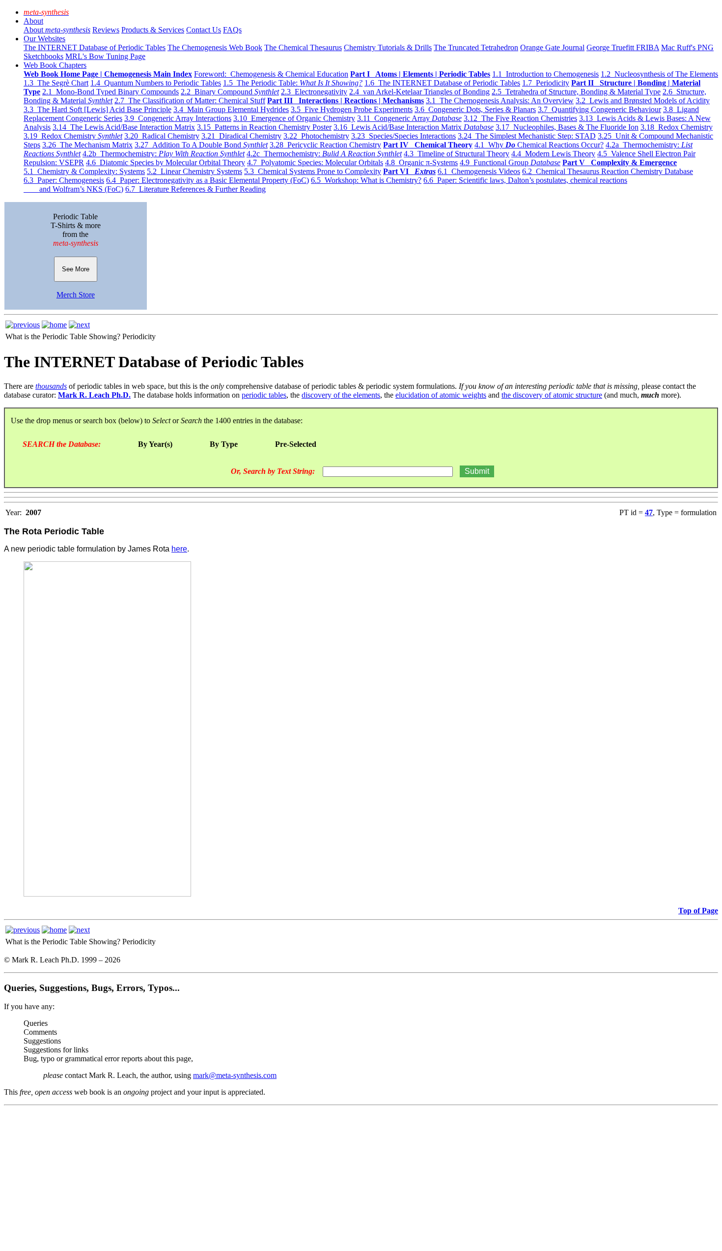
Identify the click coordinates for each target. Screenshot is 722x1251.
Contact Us (203, 30)
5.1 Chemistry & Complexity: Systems (84, 171)
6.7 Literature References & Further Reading (195, 189)
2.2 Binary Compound (230, 91)
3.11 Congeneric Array (409, 118)
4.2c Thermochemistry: (324, 153)
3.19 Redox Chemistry (73, 136)
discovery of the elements (341, 395)
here (179, 549)
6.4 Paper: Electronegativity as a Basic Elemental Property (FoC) (207, 180)
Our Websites (44, 38)
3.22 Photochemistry (316, 136)
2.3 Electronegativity (314, 91)
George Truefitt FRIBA (622, 47)
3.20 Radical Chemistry (161, 136)
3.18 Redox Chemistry (676, 127)
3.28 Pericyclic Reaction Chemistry (325, 145)
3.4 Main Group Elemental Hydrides (231, 109)
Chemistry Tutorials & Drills (388, 47)
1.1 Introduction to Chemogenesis (545, 74)
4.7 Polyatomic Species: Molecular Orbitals (315, 162)
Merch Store (75, 295)
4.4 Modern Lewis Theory (553, 153)
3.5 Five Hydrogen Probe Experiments (352, 109)
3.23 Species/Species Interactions (403, 136)
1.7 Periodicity (545, 83)
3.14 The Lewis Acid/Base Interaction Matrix (124, 127)
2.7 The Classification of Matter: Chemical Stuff (189, 100)
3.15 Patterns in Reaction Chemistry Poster (264, 127)
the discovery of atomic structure (551, 395)
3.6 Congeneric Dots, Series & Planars (475, 109)
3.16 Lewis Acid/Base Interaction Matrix (413, 127)
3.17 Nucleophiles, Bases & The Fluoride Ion (567, 127)
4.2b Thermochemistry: (164, 153)
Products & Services (152, 30)
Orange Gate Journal (552, 47)
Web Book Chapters (55, 65)
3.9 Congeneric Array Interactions (177, 118)
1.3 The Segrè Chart (56, 83)
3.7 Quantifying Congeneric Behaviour (599, 109)
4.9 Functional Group (510, 162)
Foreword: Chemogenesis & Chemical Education (271, 74)
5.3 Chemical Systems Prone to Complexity (312, 171)
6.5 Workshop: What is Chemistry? (366, 180)
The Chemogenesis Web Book (214, 47)
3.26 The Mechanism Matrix (87, 145)
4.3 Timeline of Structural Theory (456, 153)
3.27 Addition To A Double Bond (201, 145)
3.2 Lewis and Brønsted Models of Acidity (643, 100)
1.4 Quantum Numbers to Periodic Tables (155, 83)
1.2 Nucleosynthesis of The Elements (659, 74)
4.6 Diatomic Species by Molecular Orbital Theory (165, 162)
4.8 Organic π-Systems (421, 162)
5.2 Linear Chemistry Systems (194, 171)
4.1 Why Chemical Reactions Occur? (539, 145)
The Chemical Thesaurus (303, 47)
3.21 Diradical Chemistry (241, 136)
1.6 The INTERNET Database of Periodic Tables (442, 83)
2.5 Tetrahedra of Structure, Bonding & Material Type (576, 91)
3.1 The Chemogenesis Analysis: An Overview (500, 100)
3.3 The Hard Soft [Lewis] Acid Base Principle (97, 109)
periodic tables (264, 395)
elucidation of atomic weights (440, 395)
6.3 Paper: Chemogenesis (64, 180)
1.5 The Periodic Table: (292, 83)
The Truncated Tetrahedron (476, 47)
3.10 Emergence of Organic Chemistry (294, 118)
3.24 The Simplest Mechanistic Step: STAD (527, 136)
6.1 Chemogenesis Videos (479, 171)
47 (649, 512)
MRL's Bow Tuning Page (105, 56)
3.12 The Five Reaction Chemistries (520, 118)
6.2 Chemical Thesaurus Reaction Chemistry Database (607, 171)
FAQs (232, 30)
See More (75, 269)
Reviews (105, 30)
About (33, 21)
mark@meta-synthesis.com (235, 1075)
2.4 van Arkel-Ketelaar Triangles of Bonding (419, 91)
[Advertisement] (298, 1178)
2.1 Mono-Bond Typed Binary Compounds (110, 91)
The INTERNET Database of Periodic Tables (95, 47)
